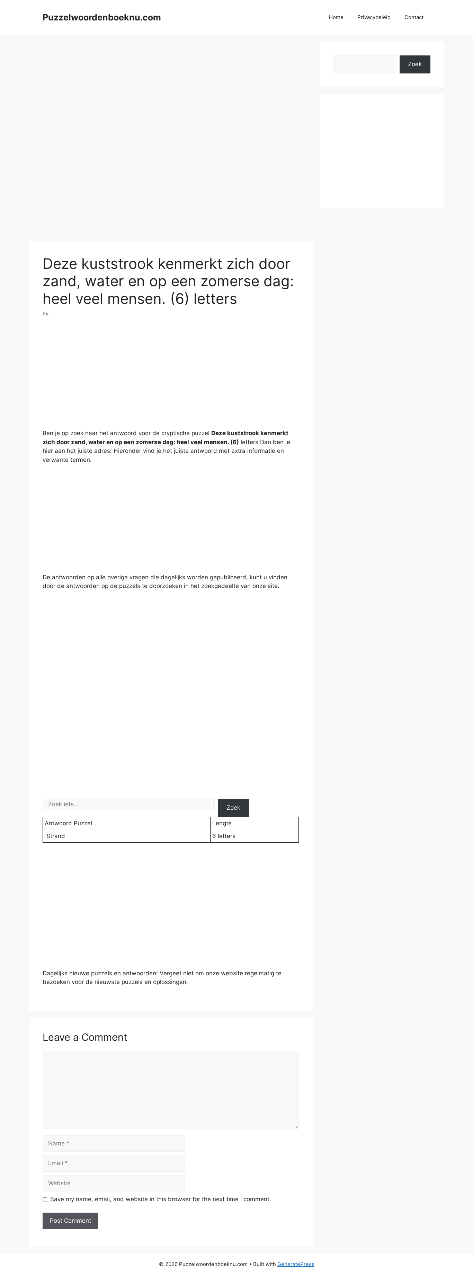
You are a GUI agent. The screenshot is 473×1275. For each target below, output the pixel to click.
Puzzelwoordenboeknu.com (102, 17)
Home (336, 17)
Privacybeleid (374, 17)
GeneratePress (295, 1264)
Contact (413, 17)
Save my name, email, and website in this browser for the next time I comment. (160, 1199)
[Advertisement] (171, 90)
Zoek (233, 807)
